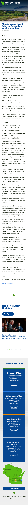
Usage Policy (6, 496)
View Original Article (7, 283)
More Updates (8, 314)
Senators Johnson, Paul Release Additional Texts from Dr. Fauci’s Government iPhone (14, 336)
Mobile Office (15, 488)
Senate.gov (14, 499)
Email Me (14, 455)
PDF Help (13, 496)
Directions (14, 384)
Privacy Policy (22, 496)
